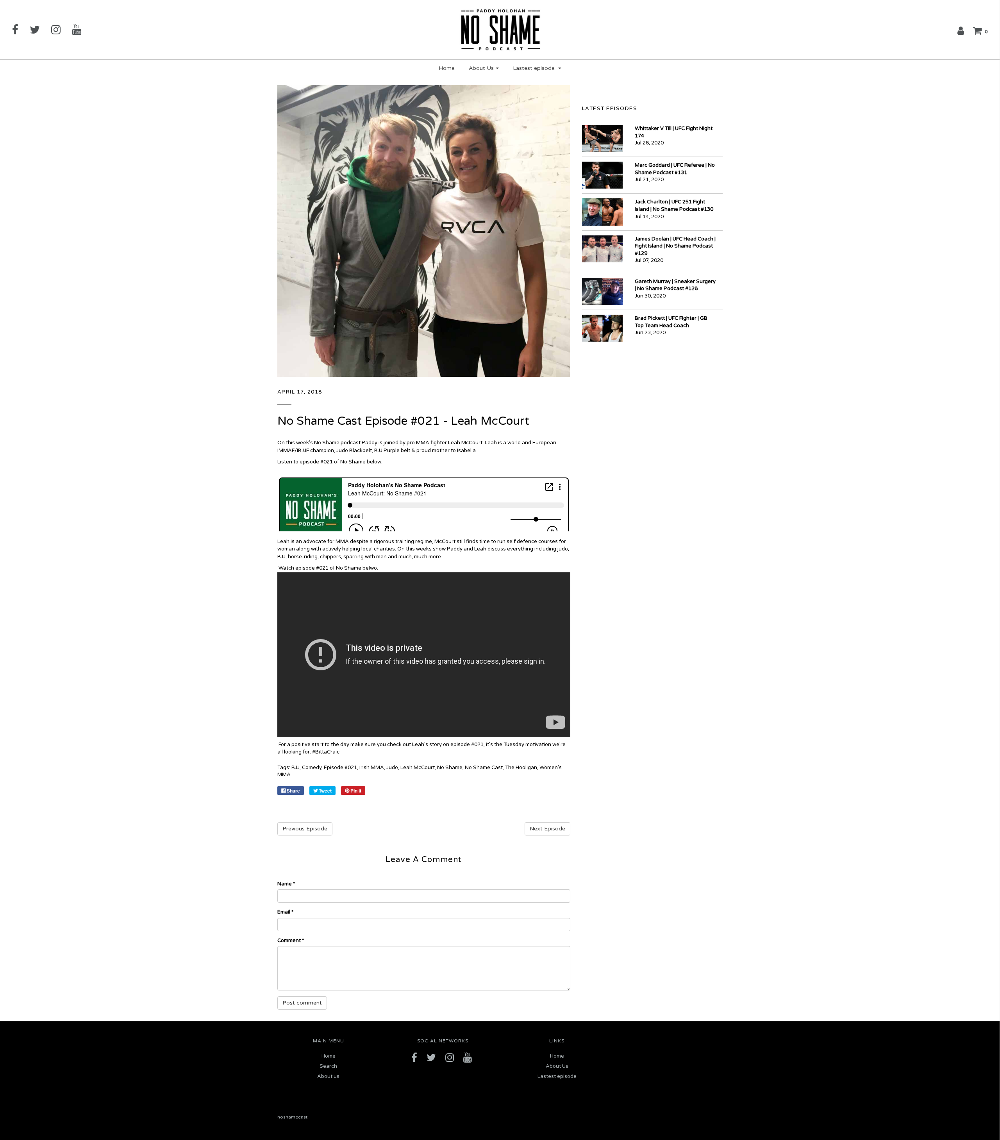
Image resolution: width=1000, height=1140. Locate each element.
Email (285, 912)
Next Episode (547, 828)
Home (447, 68)
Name (286, 884)
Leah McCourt (417, 767)
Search (328, 1066)
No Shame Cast (484, 767)
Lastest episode (557, 1076)
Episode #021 (340, 767)
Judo (392, 767)
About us (328, 1076)
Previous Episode (304, 828)
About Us (557, 1066)
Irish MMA (371, 767)
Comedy (311, 767)
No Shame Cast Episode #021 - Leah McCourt (403, 421)
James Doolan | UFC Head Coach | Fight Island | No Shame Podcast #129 (675, 246)
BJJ (295, 767)
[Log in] (960, 30)
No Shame (449, 767)
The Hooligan (521, 767)
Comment (290, 940)
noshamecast (292, 1117)
